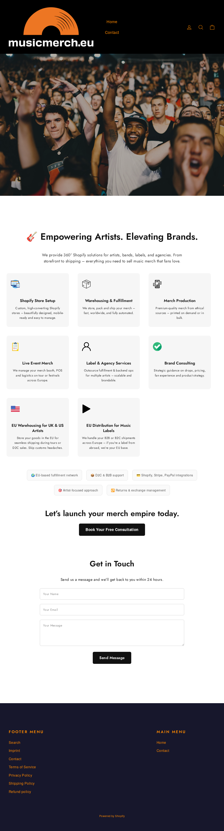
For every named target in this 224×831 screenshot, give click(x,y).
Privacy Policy (20, 775)
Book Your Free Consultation (112, 529)
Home (112, 21)
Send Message (111, 657)
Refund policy (20, 791)
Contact (112, 32)
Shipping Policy (22, 783)
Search (15, 742)
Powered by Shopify (112, 816)
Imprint (14, 750)
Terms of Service (22, 766)
